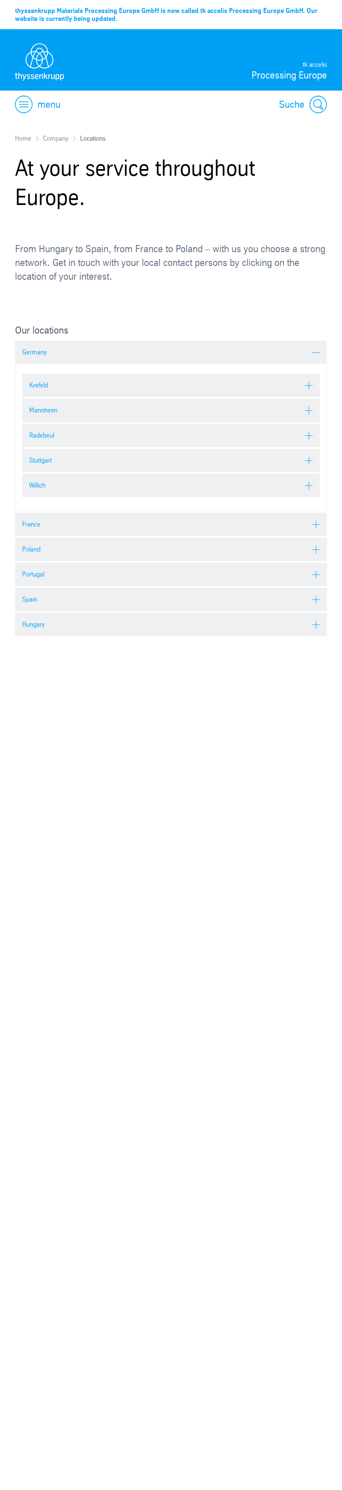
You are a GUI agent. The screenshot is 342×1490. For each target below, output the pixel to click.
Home (23, 138)
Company (55, 138)
